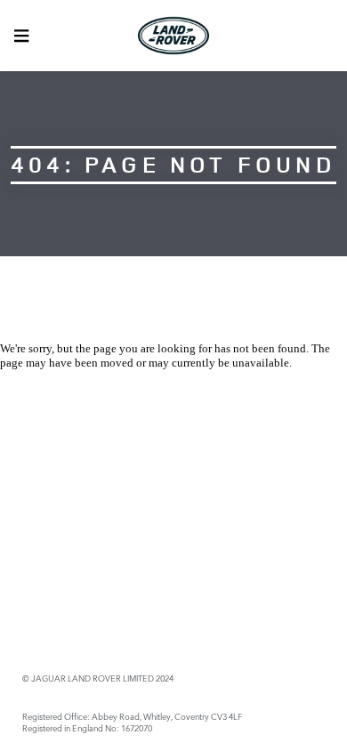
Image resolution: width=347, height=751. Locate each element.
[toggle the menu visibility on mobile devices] (21, 35)
